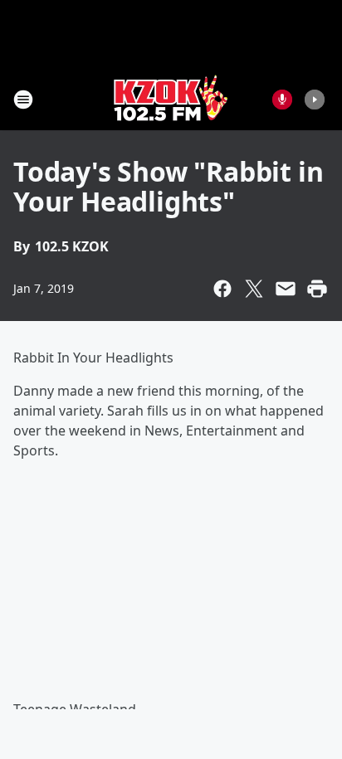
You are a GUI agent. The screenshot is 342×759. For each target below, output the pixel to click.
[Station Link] (171, 99)
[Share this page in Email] (285, 288)
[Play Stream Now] (315, 99)
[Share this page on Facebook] (222, 288)
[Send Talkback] (282, 99)
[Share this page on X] (254, 288)
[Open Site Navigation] (23, 99)
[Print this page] (317, 288)
